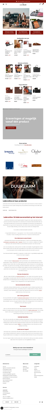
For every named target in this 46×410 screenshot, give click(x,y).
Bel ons (7, 401)
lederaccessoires (15, 260)
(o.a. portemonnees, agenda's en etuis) (36, 25)
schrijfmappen (6, 242)
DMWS (14, 407)
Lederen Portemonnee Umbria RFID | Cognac (26, 99)
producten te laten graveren (23, 297)
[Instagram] (42, 402)
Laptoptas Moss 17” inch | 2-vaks (36, 76)
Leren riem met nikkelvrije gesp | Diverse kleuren (36, 50)
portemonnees (12, 242)
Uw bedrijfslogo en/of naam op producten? (10, 377)
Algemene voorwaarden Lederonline (9, 367)
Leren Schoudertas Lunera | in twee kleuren (18, 52)
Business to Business (6, 378)
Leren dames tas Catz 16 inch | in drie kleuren (27, 76)
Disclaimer (4, 383)
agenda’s (20, 242)
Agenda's (35, 369)
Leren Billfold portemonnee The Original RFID (8, 98)
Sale (35, 374)
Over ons (5, 210)
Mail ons (16, 401)
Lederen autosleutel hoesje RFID (36, 98)
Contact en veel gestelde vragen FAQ (9, 374)
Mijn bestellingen (26, 367)
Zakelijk (35, 377)
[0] (42, 4)
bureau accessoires (20, 276)
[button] (3, 4)
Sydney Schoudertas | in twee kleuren (9, 76)
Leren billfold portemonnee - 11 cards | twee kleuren (18, 98)
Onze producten (12, 210)
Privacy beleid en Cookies (7, 369)
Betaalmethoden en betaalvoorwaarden (10, 375)
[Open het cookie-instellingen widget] (6, 408)
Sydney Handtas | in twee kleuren (18, 76)
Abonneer (35, 354)
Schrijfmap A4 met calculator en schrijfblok (8, 52)
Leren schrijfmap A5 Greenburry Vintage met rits (27, 52)
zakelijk (19, 324)
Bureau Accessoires (37, 372)
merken (40, 290)
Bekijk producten (10, 127)
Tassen (35, 367)
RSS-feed (17, 407)
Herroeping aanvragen (7, 372)
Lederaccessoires (37, 370)
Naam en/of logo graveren (38, 375)
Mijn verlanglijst (25, 370)
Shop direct (16, 26)
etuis (16, 242)
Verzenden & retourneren (7, 370)
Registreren (25, 366)
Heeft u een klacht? (6, 381)
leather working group (32, 310)
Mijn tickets (25, 369)
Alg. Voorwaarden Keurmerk (7, 380)
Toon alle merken (28, 144)
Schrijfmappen (36, 366)
